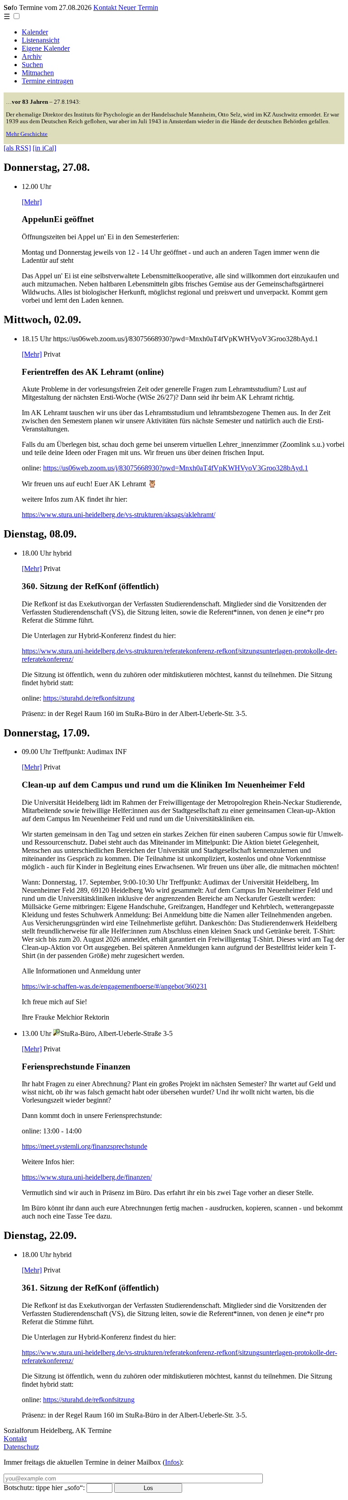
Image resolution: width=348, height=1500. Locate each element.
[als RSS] (17, 148)
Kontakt (15, 1438)
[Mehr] (32, 202)
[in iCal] (44, 148)
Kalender (35, 32)
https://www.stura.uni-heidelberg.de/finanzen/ (87, 1177)
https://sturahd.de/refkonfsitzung (89, 698)
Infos (172, 1462)
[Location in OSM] (56, 1033)
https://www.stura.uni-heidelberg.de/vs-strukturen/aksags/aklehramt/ (118, 514)
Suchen (32, 64)
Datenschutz (21, 1447)
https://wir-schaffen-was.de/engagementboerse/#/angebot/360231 (114, 986)
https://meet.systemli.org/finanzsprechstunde (84, 1146)
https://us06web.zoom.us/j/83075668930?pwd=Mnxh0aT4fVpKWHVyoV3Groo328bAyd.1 (175, 468)
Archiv (32, 56)
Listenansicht (40, 40)
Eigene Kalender (46, 48)
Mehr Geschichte (27, 134)
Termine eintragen (47, 81)
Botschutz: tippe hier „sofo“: (44, 1487)
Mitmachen (38, 73)
